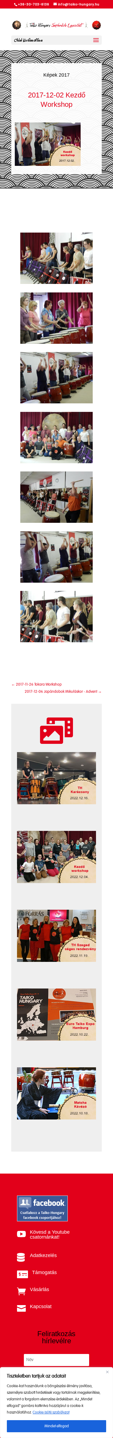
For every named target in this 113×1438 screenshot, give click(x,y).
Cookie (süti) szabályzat (51, 1412)
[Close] (107, 1372)
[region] (56, 1402)
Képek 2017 (56, 75)
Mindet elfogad (56, 1426)
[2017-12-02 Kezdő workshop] (56, 283)
